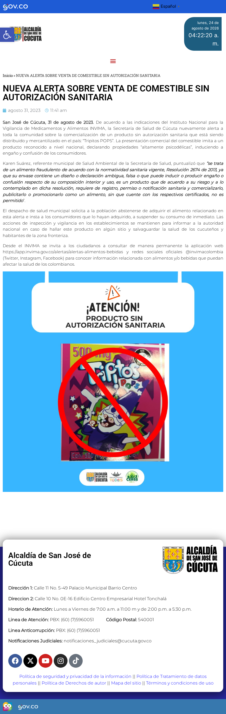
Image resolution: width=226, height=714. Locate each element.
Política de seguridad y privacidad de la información (75, 676)
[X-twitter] (30, 661)
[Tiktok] (76, 661)
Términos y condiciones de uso (180, 683)
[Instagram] (61, 661)
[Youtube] (45, 661)
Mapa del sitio (126, 683)
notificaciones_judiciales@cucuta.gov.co (108, 640)
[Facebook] (15, 661)
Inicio (8, 75)
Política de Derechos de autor (74, 683)
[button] (7, 35)
